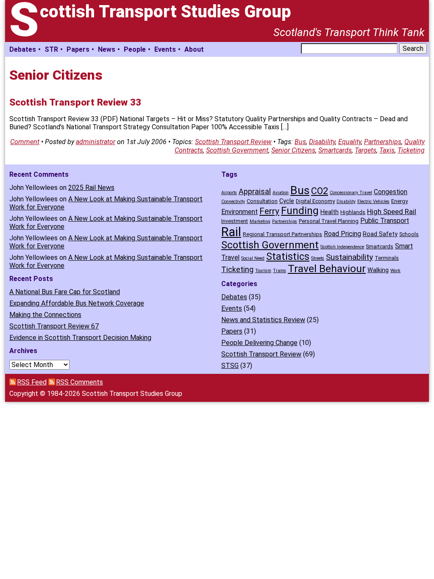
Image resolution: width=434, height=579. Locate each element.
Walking (378, 270)
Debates (22, 49)
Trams (279, 270)
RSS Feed (32, 382)
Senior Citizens (293, 150)
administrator (95, 142)
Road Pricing (342, 234)
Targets (365, 150)
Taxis (387, 150)
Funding (300, 211)
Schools (409, 234)
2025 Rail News (91, 188)
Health (329, 212)
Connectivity (233, 201)
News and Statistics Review (263, 320)
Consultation (262, 201)
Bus (300, 142)
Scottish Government (237, 150)
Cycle (286, 201)
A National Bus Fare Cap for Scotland (64, 292)
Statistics (287, 256)
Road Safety (380, 234)
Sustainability (349, 257)
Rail (231, 232)
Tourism (263, 270)
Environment (239, 212)
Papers (78, 49)
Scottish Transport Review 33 (75, 102)
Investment (234, 221)
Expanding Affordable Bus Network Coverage (76, 303)
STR (51, 49)
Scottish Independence (342, 247)
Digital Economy (315, 201)
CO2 (319, 191)
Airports (229, 192)
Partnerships (382, 142)
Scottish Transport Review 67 (54, 326)
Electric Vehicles (373, 201)
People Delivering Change (259, 343)
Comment (24, 142)
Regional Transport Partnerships (282, 234)
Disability (322, 142)
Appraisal (255, 191)
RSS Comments (79, 382)
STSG (230, 366)
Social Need (252, 258)
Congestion (390, 192)
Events (165, 49)
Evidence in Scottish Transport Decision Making (80, 338)
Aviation (281, 192)
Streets (317, 258)
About (194, 49)
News (106, 49)
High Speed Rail (391, 211)
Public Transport (384, 221)
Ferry (269, 211)
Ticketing (411, 150)
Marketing (260, 221)
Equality (349, 142)
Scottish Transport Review (233, 142)
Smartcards (335, 150)
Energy (399, 201)
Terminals (387, 258)
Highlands (352, 212)
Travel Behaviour (327, 268)
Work (395, 270)
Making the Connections (45, 315)
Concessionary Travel (351, 192)
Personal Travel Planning (329, 221)
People (135, 49)
